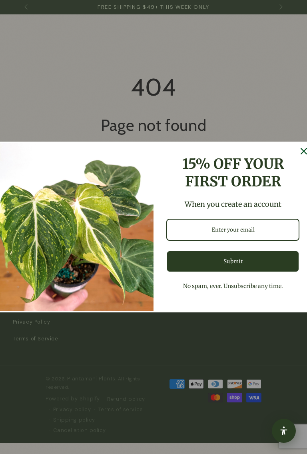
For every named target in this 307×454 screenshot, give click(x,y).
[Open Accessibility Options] (284, 431)
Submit (233, 261)
